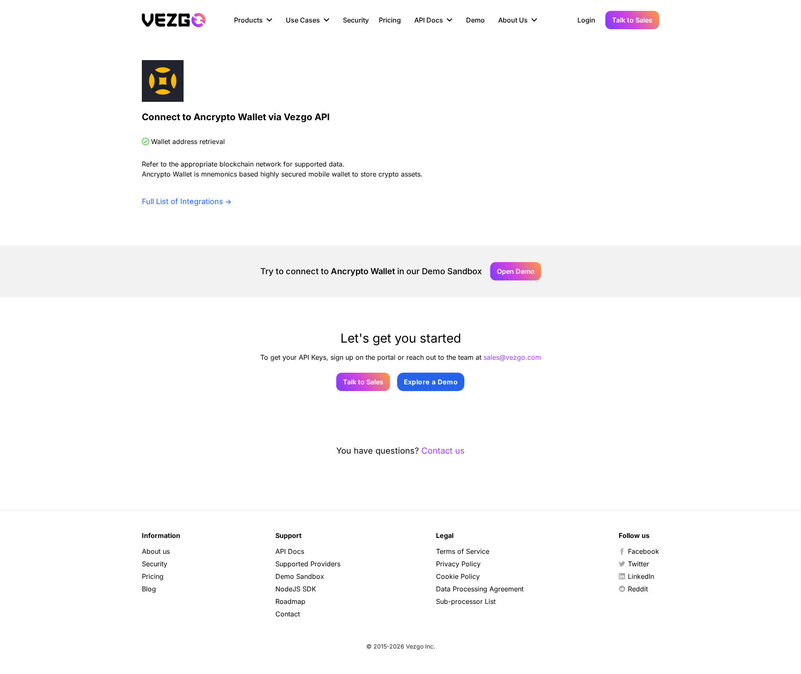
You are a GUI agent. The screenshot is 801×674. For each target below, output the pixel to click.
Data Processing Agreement (480, 589)
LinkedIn (641, 576)
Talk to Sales (632, 20)
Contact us (443, 451)
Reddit (638, 589)
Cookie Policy (458, 576)
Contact (287, 614)
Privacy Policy (458, 564)
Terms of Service (462, 551)
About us (156, 551)
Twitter (638, 564)
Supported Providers (307, 564)
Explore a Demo (431, 382)
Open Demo (515, 271)
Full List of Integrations (182, 201)
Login (586, 20)
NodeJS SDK (295, 589)
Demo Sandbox (299, 576)
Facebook (643, 551)
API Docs (289, 551)
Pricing (390, 20)
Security (356, 20)
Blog (149, 589)
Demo (475, 20)
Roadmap (290, 601)
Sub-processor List (466, 601)
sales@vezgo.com (512, 357)
